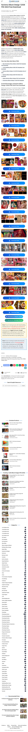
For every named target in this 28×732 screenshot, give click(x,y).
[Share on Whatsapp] (17, 365)
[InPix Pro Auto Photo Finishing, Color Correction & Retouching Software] (5, 430)
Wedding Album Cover (14, 683)
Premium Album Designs (14, 637)
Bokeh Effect (14, 549)
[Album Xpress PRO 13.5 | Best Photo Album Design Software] (5, 437)
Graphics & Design (14, 584)
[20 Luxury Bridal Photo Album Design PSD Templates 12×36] (5, 477)
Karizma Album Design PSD (6, 358)
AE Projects (14, 537)
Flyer (14, 572)
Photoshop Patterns (14, 622)
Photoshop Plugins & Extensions (14, 624)
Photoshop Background (14, 616)
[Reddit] (23, 373)
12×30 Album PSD (14, 529)
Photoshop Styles (14, 628)
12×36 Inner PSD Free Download (11, 355)
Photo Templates (14, 610)
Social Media (14, 651)
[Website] (15, 373)
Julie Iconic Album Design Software (15, 422)
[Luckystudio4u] (14, 1)
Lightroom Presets (14, 592)
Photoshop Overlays (14, 620)
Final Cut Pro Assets (14, 570)
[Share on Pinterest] (14, 365)
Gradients (14, 580)
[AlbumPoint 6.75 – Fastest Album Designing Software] (5, 455)
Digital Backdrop (14, 561)
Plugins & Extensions (14, 632)
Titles (14, 663)
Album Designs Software (13, 424)
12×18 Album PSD (14, 527)
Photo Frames (14, 606)
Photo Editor (11, 431)
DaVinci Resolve (14, 559)
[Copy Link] (25, 368)
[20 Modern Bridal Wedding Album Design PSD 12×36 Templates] (5, 507)
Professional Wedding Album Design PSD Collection (10, 699)
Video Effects (14, 673)
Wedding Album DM (14, 687)
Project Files (14, 645)
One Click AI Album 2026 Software (15, 447)
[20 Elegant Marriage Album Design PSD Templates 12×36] (5, 501)
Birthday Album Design (14, 547)
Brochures (14, 553)
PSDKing (2, 360)
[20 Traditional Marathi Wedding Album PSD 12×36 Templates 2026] (23, 711)
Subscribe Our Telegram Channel (15, 316)
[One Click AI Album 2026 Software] (5, 449)
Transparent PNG (14, 667)
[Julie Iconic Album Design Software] (5, 424)
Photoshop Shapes (14, 626)
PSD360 (24, 358)
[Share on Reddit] (22, 365)
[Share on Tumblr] (20, 365)
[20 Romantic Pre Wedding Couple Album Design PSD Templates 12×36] (5, 483)
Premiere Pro (14, 633)
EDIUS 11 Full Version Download (15, 441)
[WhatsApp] (26, 373)
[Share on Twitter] (11, 365)
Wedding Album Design (14, 685)
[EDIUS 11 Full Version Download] (5, 443)
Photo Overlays (14, 608)
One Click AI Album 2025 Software (15, 459)
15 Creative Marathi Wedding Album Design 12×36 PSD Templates (10, 705)
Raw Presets (14, 649)
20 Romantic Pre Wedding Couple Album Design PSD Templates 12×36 (16, 482)
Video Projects (14, 679)
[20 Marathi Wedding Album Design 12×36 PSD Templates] (5, 489)
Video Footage (14, 675)
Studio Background (14, 655)
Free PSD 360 (13, 357)
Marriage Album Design (15, 358)
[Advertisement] (14, 403)
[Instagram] (20, 373)
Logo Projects (14, 594)
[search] (26, 1)
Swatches (14, 657)
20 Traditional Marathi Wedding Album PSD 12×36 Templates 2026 (10, 710)
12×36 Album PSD (14, 531)
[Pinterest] (21, 373)
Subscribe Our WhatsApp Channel (14, 320)
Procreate (14, 639)
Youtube (14, 691)
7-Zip (21, 344)
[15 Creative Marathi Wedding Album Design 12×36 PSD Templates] (23, 705)
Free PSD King (18, 357)
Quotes (14, 647)
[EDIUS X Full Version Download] (5, 467)
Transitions (14, 665)
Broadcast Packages (14, 551)
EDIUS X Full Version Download (14, 465)
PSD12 (21, 358)
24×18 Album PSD (14, 535)
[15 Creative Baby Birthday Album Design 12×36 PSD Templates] (23, 716)
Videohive (14, 681)
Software (11, 442)
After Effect (14, 543)
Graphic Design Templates (14, 582)
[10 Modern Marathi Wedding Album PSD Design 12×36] (5, 514)
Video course (14, 669)
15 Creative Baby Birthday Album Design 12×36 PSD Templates (10, 716)
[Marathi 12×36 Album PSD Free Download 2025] (5, 520)
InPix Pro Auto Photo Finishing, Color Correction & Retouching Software (16, 429)
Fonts (14, 574)
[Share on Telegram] (25, 365)
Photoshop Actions (14, 614)
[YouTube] (18, 373)
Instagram (14, 588)
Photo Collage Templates (14, 600)
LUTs (14, 596)
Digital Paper (14, 563)
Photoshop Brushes (14, 618)
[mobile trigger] (2, 1)
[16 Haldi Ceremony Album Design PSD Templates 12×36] (5, 495)
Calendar (14, 557)
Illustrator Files (14, 586)
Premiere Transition (14, 635)
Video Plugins (14, 677)
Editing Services (14, 565)
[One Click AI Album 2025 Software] (5, 461)
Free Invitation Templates (14, 576)
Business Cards (14, 555)
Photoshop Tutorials (14, 630)
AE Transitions (14, 541)
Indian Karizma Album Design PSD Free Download (14, 78)
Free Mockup (14, 578)
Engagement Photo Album (6, 357)
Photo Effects (14, 604)
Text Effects (14, 659)
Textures (14, 661)
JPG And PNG (14, 590)
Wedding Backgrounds (14, 689)
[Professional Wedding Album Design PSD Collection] (23, 700)
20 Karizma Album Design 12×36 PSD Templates (13, 80)
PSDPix (6, 360)
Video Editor (14, 671)
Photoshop (14, 612)
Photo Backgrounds (14, 598)
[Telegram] (24, 373)
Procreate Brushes (14, 641)
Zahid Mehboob (6, 372)
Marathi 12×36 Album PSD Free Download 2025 (17, 518)
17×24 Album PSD (14, 533)
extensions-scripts (14, 567)
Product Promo (14, 643)
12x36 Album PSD (14, 10)
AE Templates (14, 539)
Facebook (14, 568)
